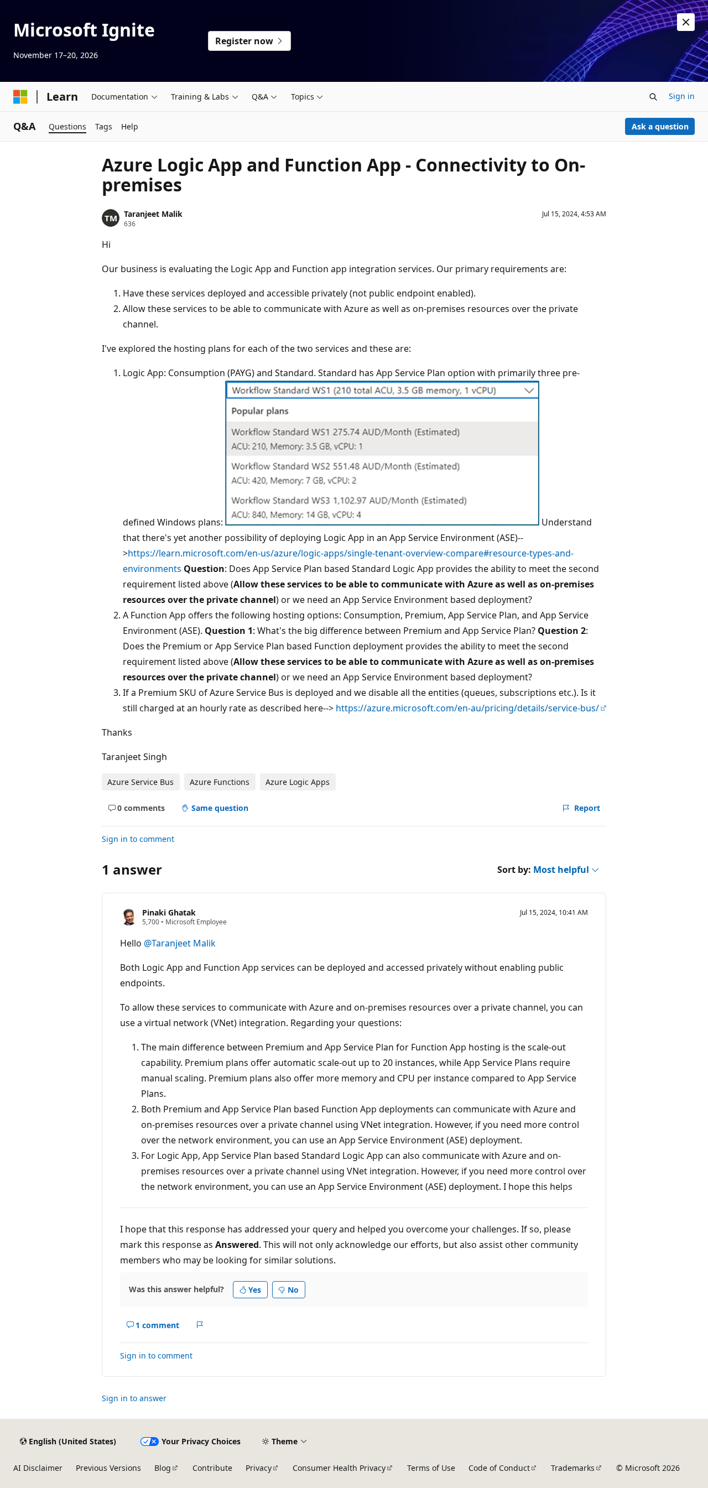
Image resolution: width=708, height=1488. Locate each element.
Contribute (212, 1468)
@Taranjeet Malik (180, 943)
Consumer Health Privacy (339, 1468)
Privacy (259, 1468)
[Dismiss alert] (686, 22)
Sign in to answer (134, 1398)
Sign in (682, 96)
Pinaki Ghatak (169, 912)
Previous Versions (108, 1468)
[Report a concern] (200, 1325)
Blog (162, 1468)
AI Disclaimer (38, 1468)
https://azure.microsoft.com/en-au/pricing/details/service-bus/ (467, 708)
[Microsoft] (20, 97)
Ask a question (660, 126)
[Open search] (653, 97)
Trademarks (573, 1468)
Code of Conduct (499, 1468)
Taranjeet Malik (153, 214)
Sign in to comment (138, 839)
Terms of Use (431, 1468)
